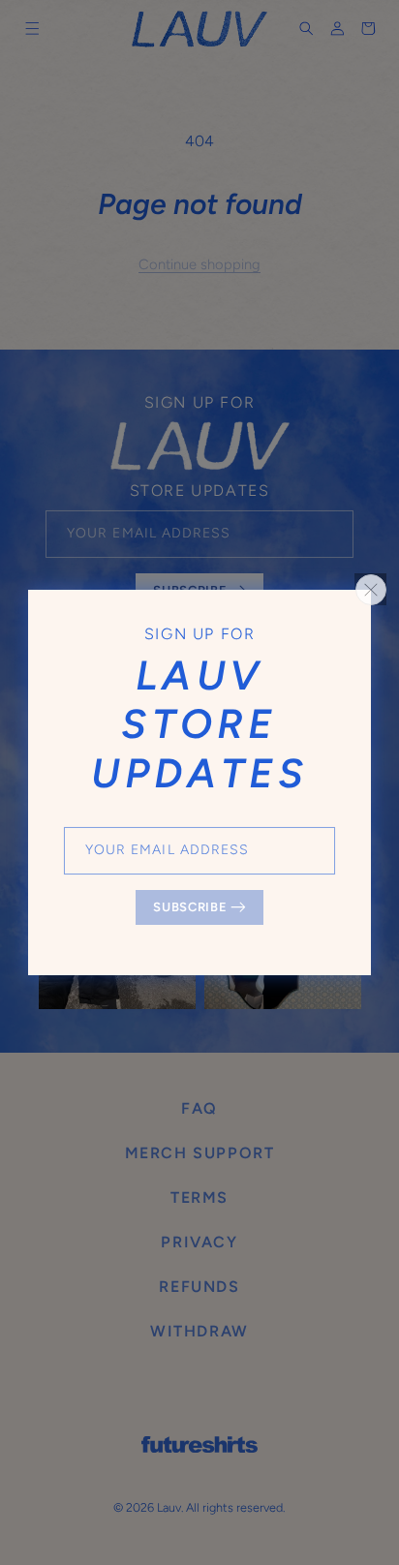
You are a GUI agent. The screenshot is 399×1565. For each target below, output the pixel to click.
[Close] (370, 589)
